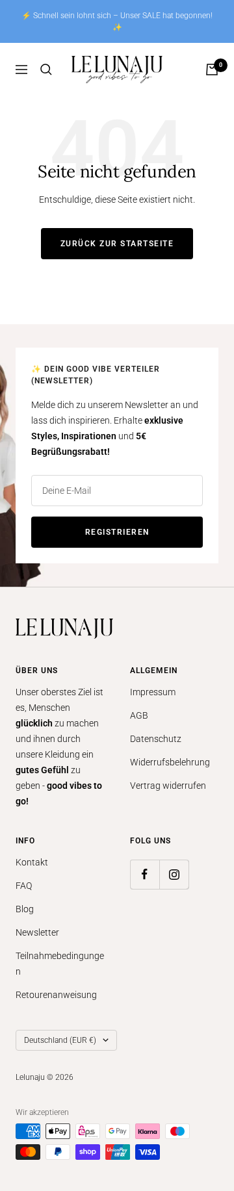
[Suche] (46, 69)
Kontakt (32, 862)
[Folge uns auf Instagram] (173, 874)
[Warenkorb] (211, 69)
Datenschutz (155, 739)
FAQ (24, 885)
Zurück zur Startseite (117, 243)
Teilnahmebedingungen (60, 964)
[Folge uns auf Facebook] (144, 874)
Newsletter (37, 932)
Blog (25, 909)
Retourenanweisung (56, 995)
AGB (139, 715)
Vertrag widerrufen (168, 785)
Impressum (153, 692)
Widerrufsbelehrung (170, 762)
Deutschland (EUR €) (60, 1040)
